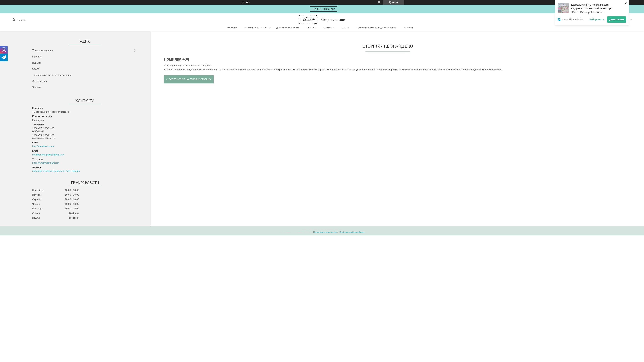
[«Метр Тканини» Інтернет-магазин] (308, 20)
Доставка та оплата (287, 28)
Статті (345, 28)
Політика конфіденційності (352, 232)
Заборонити (596, 19)
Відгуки (36, 62)
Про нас (311, 28)
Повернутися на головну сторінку (190, 79)
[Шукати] (14, 20)
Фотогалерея (39, 81)
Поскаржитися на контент (325, 232)
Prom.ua (338, 229)
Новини (408, 28)
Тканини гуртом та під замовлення (376, 28)
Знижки (36, 87)
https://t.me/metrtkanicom (45, 162)
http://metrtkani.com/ (43, 146)
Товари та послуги (255, 28)
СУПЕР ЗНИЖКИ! (323, 9)
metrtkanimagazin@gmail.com (48, 154)
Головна (232, 28)
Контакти (329, 28)
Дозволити (616, 19)
